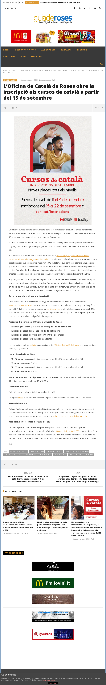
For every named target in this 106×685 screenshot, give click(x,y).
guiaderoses (46, 80)
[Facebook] (74, 8)
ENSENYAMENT (25, 70)
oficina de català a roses (81, 455)
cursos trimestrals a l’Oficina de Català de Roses (28, 455)
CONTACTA (10, 8)
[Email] (95, 8)
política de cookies (49, 680)
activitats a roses (18, 451)
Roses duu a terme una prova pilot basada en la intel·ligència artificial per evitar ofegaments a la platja (58, 2)
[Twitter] (84, 8)
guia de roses (60, 455)
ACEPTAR (53, 683)
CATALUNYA (9, 57)
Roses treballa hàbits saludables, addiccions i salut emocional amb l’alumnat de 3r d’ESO (18, 526)
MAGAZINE (36, 57)
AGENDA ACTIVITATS (25, 50)
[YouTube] (79, 8)
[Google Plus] (89, 8)
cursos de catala (54, 451)
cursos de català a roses (77, 451)
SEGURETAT (31, 2)
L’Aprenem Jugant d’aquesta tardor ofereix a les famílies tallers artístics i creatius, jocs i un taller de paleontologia (78, 478)
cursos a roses (37, 451)
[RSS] (100, 8)
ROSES (6, 50)
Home (5, 70)
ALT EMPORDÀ (48, 50)
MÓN (23, 57)
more (98, 107)
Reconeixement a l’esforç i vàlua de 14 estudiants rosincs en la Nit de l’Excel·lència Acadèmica (28, 478)
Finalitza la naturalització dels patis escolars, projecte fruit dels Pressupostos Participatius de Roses (52, 526)
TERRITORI (82, 50)
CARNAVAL (66, 50)
